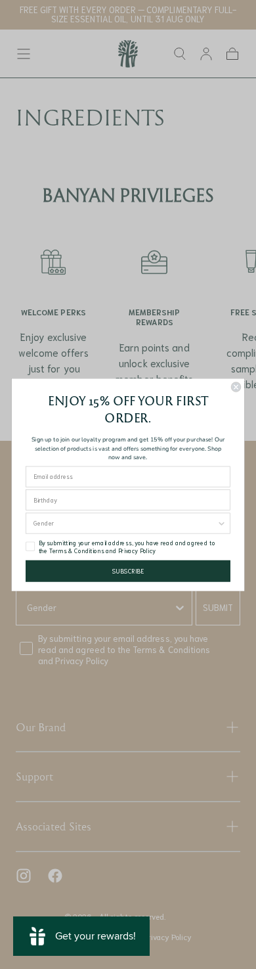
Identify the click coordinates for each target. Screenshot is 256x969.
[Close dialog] (235, 387)
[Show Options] (221, 523)
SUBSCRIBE (128, 571)
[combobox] (125, 523)
